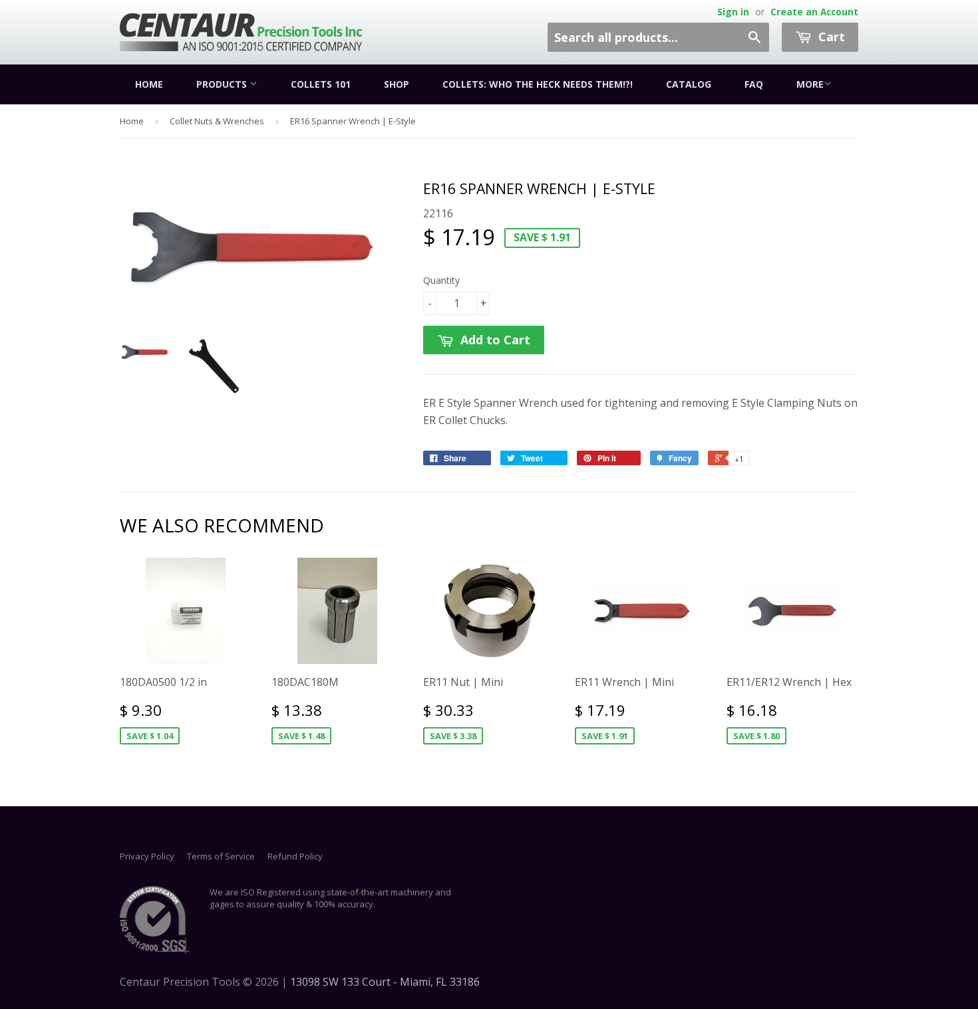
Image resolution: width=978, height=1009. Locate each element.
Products (222, 84)
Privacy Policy (147, 856)
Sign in (733, 11)
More (810, 84)
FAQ (753, 84)
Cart (830, 37)
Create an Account (814, 11)
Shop (396, 84)
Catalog (688, 84)
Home (149, 84)
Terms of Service (221, 856)
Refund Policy (295, 856)
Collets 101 (321, 84)
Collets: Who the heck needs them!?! (537, 84)
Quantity (441, 280)
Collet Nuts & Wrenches (217, 121)
